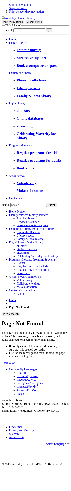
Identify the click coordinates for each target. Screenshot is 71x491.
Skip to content (18, 8)
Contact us (15, 198)
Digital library (17, 103)
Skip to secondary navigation (26, 11)
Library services (18, 42)
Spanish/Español (27, 390)
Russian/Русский (27, 376)
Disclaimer (15, 427)
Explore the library (20, 72)
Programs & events (20, 145)
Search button (34, 21)
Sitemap (14, 433)
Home (12, 39)
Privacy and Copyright (22, 430)
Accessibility (16, 437)
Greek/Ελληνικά (26, 379)
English (21, 372)
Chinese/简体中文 (28, 386)
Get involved (17, 175)
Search (9, 30)
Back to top (8, 362)
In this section (11, 313)
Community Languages (23, 369)
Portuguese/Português (30, 383)
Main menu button (13, 21)
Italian (20, 393)
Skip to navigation (20, 4)
